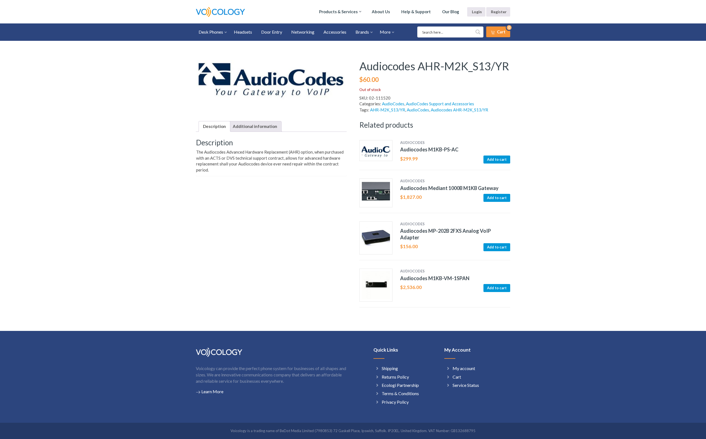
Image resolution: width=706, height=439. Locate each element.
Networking (302, 31)
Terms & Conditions (400, 393)
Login (477, 11)
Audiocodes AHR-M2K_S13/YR (459, 109)
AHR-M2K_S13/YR (387, 109)
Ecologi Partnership (400, 385)
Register (499, 11)
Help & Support (416, 11)
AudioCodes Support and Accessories (440, 103)
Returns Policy (395, 376)
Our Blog (450, 11)
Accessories (334, 31)
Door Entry (271, 31)
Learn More (212, 391)
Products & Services (338, 11)
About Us (381, 11)
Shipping (390, 368)
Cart (457, 376)
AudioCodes (393, 103)
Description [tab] (214, 126)
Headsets (243, 31)
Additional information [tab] (255, 126)
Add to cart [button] (497, 159)
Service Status (466, 385)
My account (464, 368)
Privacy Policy (395, 402)
